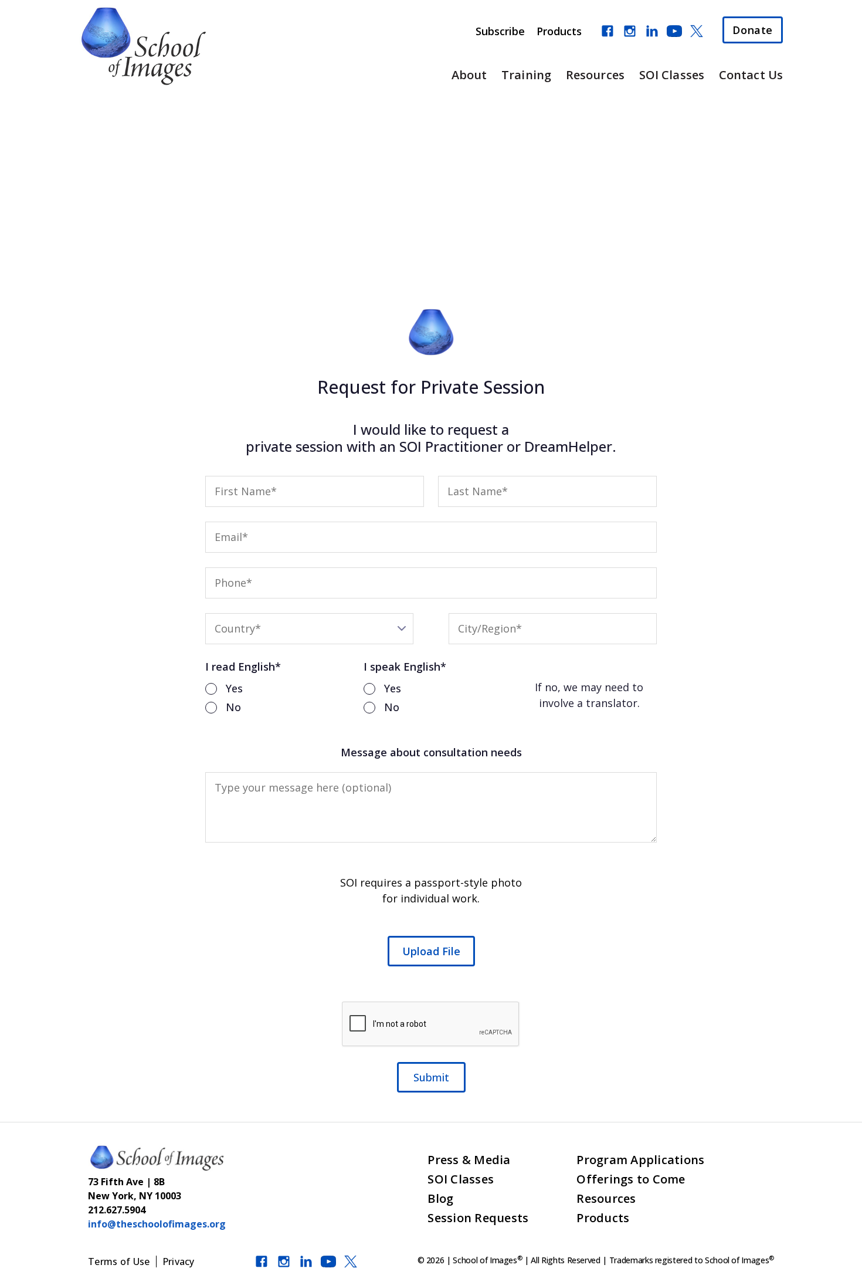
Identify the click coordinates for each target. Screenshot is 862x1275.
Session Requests (477, 1218)
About (469, 75)
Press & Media (468, 1160)
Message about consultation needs (431, 752)
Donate (752, 30)
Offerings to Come (630, 1179)
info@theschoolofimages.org (157, 1223)
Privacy (178, 1261)
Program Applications (640, 1160)
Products (559, 31)
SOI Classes (671, 75)
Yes (234, 688)
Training (526, 75)
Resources (595, 75)
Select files (431, 951)
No (233, 707)
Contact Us (751, 75)
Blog (440, 1198)
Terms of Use (119, 1261)
